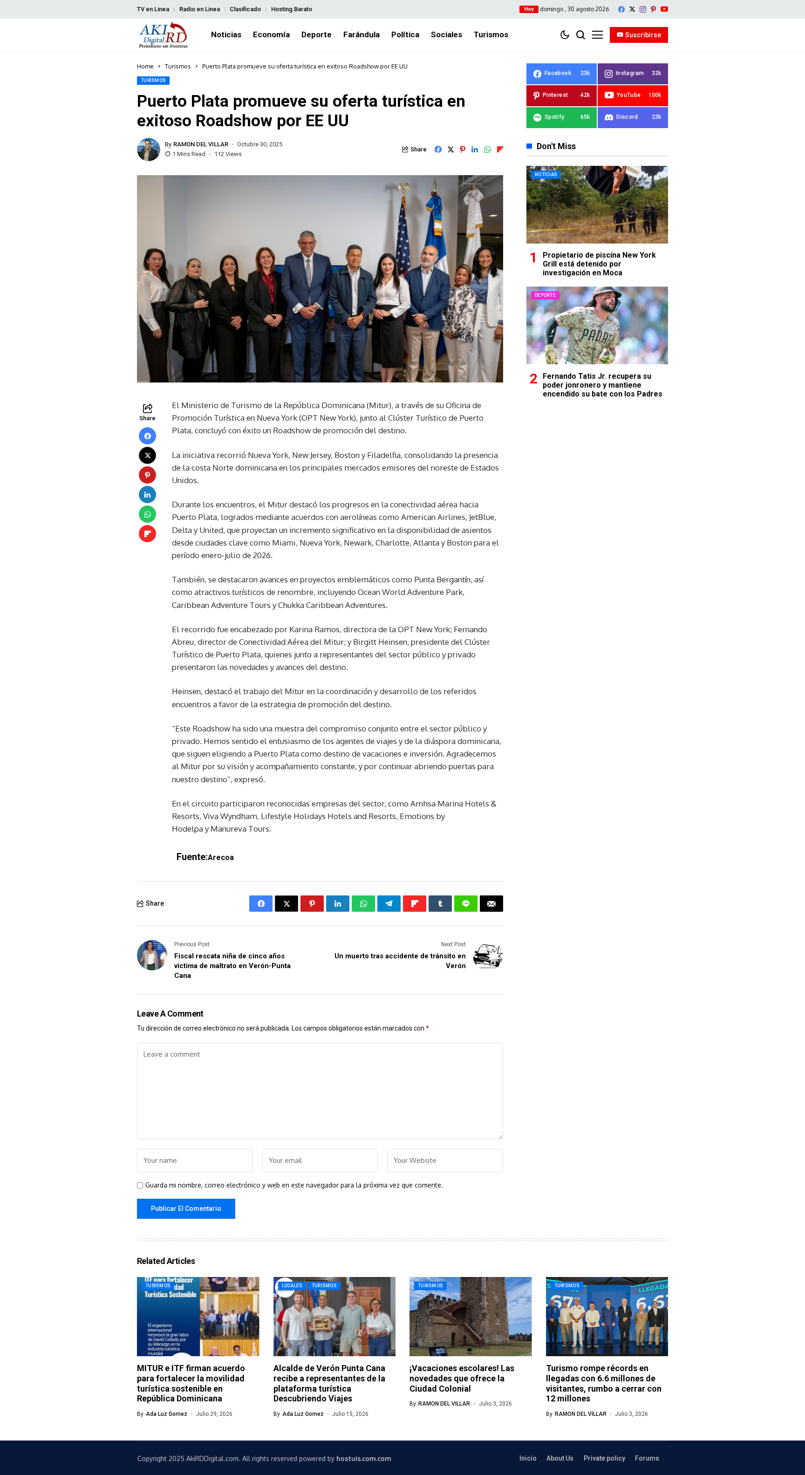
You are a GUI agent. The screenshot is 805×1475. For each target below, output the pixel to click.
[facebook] (621, 9)
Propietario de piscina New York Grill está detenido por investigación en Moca (599, 264)
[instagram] (643, 9)
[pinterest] (653, 9)
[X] (632, 9)
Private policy (604, 1458)
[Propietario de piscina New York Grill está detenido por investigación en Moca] (597, 205)
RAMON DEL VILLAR (200, 144)
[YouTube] (664, 9)
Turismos (178, 66)
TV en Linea (153, 9)
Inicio (528, 1458)
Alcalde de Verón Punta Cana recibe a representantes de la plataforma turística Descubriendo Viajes (329, 1383)
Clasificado (245, 9)
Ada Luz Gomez (166, 1414)
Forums (647, 1458)
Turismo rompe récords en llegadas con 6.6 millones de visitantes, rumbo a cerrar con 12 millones (604, 1383)
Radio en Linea (199, 9)
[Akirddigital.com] (163, 34)
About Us (559, 1458)
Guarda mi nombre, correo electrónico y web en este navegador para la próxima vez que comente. (294, 1185)
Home (145, 66)
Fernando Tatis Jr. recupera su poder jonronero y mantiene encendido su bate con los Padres (602, 384)
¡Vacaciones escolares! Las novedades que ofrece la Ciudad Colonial (461, 1378)
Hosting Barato (291, 9)
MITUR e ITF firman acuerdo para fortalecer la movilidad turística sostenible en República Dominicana (191, 1383)
